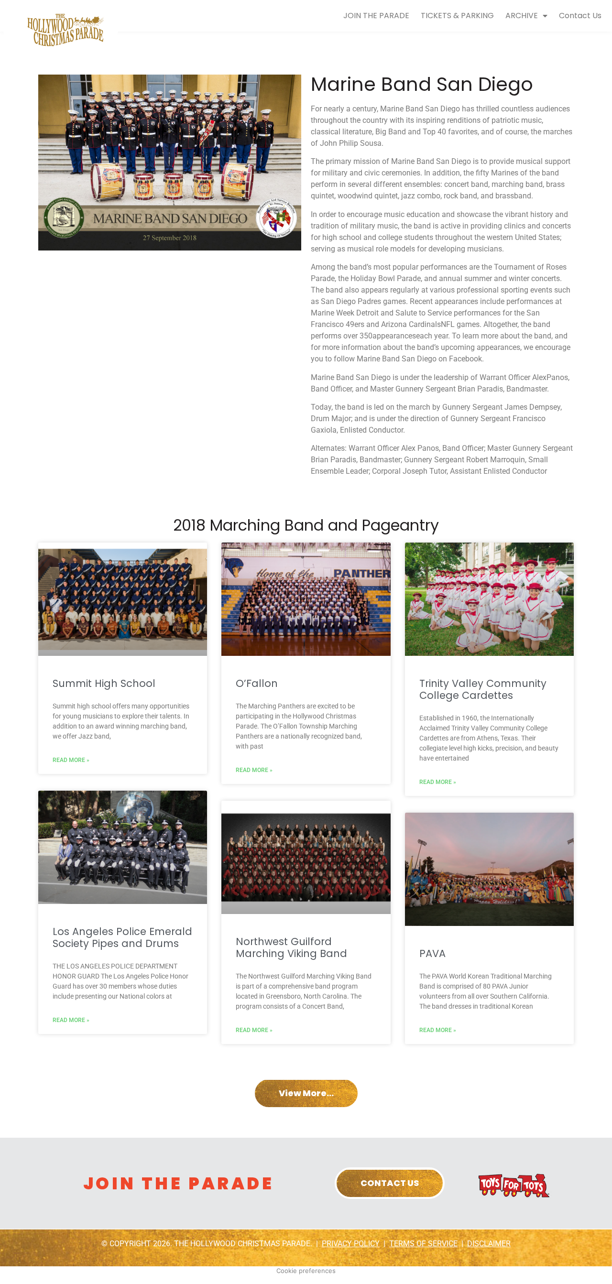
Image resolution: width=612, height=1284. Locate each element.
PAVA (432, 953)
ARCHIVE (521, 15)
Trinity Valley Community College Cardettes (482, 689)
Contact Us (580, 15)
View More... (306, 1093)
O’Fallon (257, 683)
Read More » (71, 760)
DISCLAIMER (489, 1243)
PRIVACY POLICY (351, 1243)
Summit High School (104, 683)
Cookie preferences (306, 1270)
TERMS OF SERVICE (423, 1243)
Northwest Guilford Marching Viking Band (291, 947)
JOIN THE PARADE (376, 15)
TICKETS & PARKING (457, 15)
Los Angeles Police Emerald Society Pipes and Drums (122, 937)
